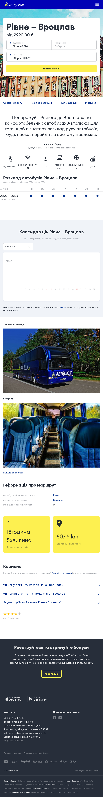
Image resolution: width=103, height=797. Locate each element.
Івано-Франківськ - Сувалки (21, 785)
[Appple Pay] (63, 761)
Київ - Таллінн (72, 788)
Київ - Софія (84, 781)
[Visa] (14, 761)
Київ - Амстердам (25, 781)
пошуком (62, 307)
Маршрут (90, 102)
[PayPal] (25, 761)
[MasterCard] (6, 761)
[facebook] (54, 717)
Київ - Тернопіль (47, 792)
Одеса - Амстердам (41, 781)
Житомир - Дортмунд (84, 785)
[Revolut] (37, 761)
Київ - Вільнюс (84, 788)
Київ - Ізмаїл (73, 792)
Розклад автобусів (41, 102)
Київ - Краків (52, 788)
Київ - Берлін (59, 785)
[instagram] (60, 717)
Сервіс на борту (12, 102)
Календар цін (69, 102)
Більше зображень (14, 472)
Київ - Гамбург (26, 788)
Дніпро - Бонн (70, 785)
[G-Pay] (73, 761)
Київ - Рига (62, 788)
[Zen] (51, 761)
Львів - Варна (38, 785)
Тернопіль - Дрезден (12, 788)
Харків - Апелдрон (57, 781)
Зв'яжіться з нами (62, 573)
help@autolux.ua (13, 740)
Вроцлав (58, 499)
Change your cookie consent (86, 770)
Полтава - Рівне (61, 792)
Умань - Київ (35, 792)
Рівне (56, 495)
